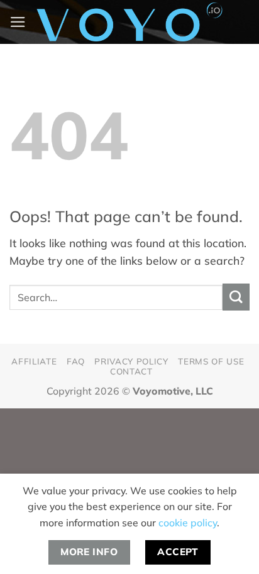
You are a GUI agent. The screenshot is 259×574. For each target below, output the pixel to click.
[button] (17, 22)
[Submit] (236, 297)
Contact (131, 371)
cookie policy (187, 522)
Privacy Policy (131, 361)
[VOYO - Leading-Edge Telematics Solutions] (129, 22)
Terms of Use (211, 361)
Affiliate (34, 361)
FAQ (76, 361)
